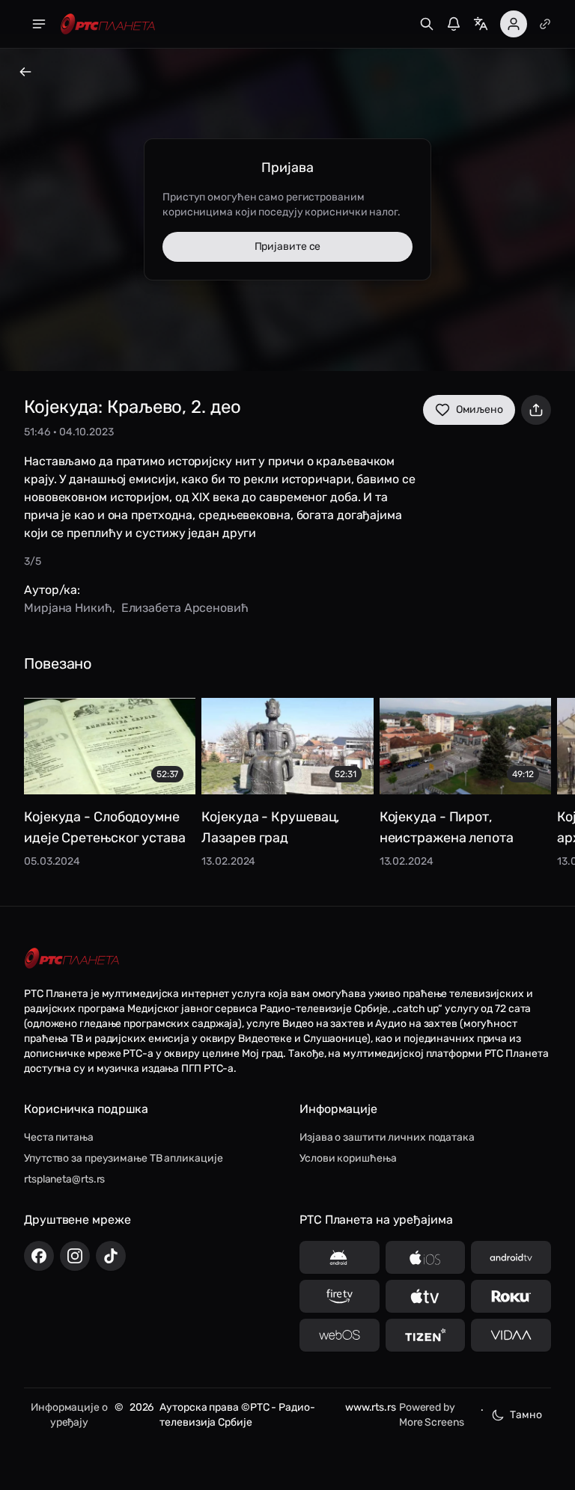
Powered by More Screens (431, 1415)
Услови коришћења (347, 1158)
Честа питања (59, 1137)
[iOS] (426, 1257)
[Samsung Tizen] (426, 1335)
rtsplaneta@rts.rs (64, 1179)
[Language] (480, 23)
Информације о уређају (69, 1415)
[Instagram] (75, 1256)
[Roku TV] (511, 1296)
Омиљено (479, 409)
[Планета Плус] (545, 24)
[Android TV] (511, 1257)
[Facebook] (39, 1256)
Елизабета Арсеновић (185, 608)
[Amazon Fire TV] (339, 1296)
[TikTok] (111, 1256)
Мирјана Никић (68, 608)
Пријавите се (288, 246)
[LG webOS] (339, 1335)
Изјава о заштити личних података (387, 1137)
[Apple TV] (426, 1296)
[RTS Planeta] (108, 24)
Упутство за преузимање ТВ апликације (123, 1158)
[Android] (339, 1257)
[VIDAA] (511, 1335)
